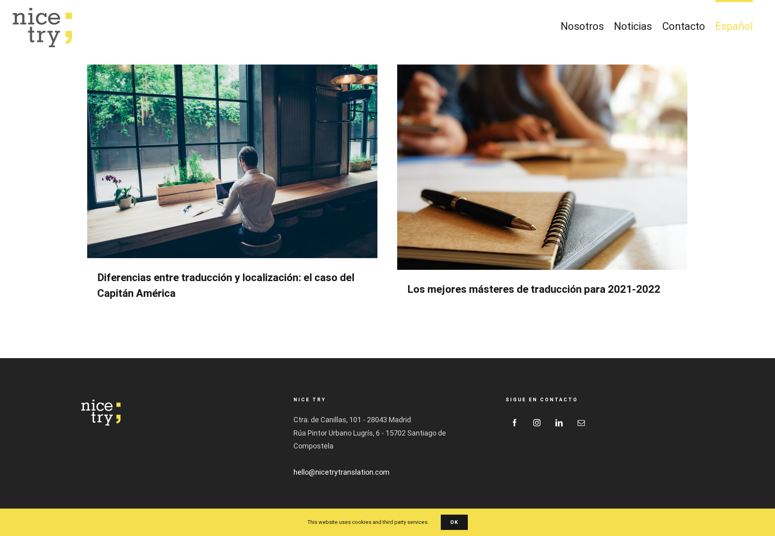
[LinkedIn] (559, 423)
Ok (454, 522)
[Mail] (581, 423)
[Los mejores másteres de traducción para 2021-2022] (542, 167)
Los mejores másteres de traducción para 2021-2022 (533, 289)
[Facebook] (515, 423)
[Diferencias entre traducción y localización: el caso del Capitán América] (232, 161)
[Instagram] (537, 423)
